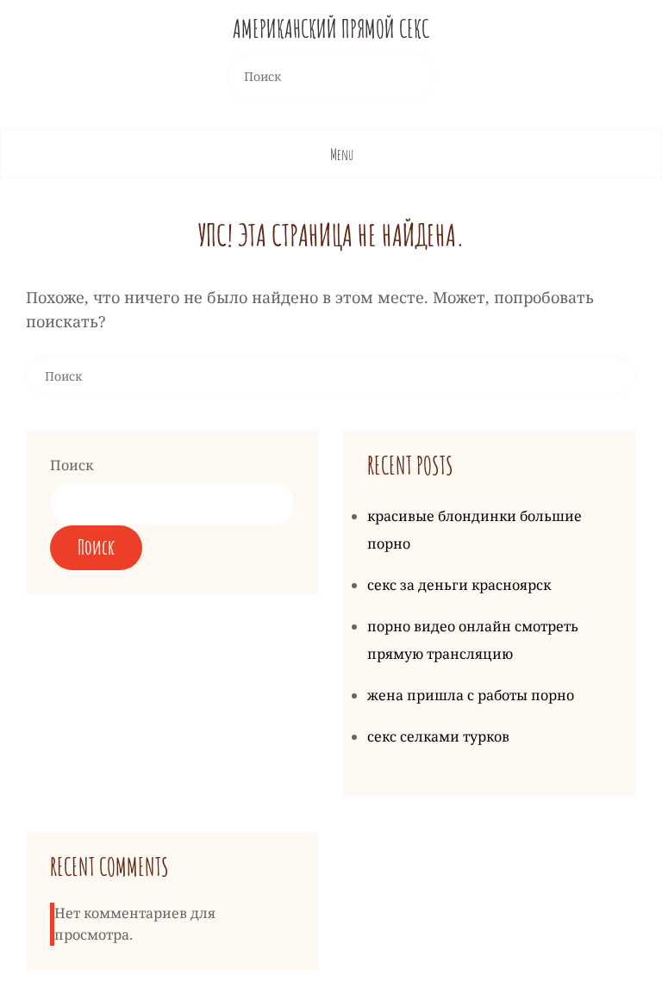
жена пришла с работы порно (470, 695)
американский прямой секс (331, 29)
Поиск (71, 465)
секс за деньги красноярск (459, 584)
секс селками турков (438, 736)
